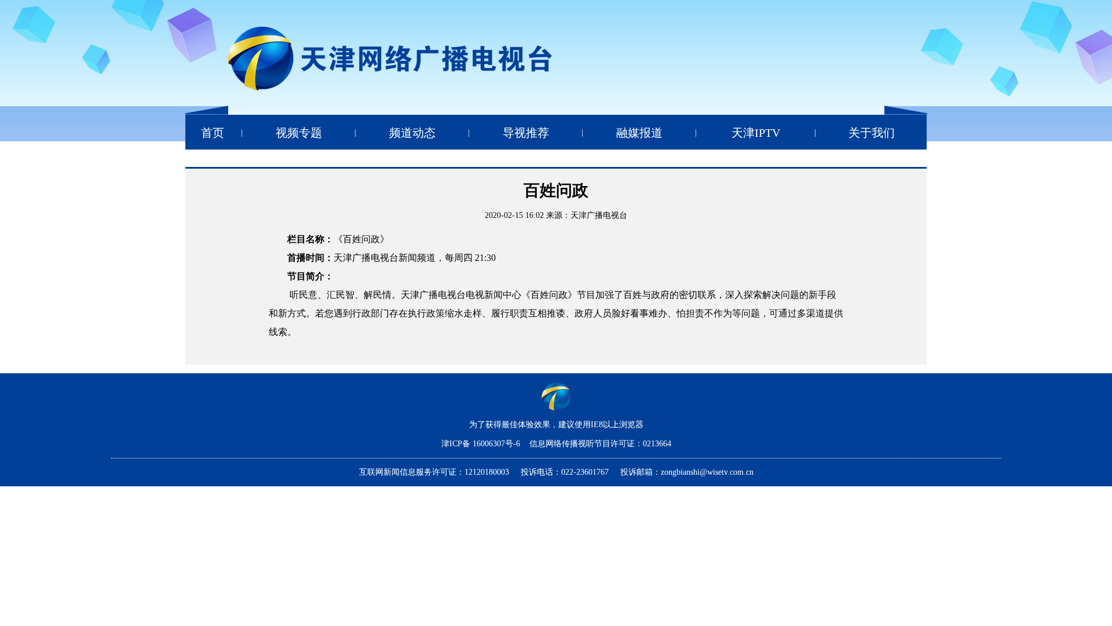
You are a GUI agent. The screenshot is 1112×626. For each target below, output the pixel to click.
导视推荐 (526, 132)
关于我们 (871, 132)
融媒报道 (639, 132)
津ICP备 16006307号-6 (481, 443)
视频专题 (299, 132)
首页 (212, 132)
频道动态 (412, 132)
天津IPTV (755, 132)
